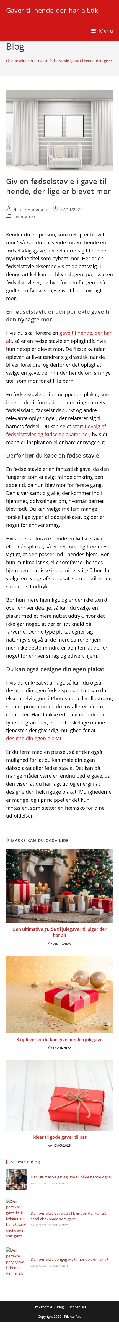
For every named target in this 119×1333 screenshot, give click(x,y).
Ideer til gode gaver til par (60, 1137)
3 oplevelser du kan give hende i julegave (59, 1039)
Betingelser (77, 1306)
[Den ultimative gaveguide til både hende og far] (16, 1179)
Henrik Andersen (30, 209)
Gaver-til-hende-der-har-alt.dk (52, 10)
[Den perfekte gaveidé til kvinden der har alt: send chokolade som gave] (16, 1219)
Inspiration (24, 216)
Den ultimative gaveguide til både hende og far (71, 1176)
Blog (60, 1306)
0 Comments (59, 1183)
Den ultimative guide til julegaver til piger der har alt (59, 932)
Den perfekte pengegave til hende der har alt (70, 1259)
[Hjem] (8, 60)
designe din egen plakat (33, 738)
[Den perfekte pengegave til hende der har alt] (16, 1261)
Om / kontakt (42, 1306)
